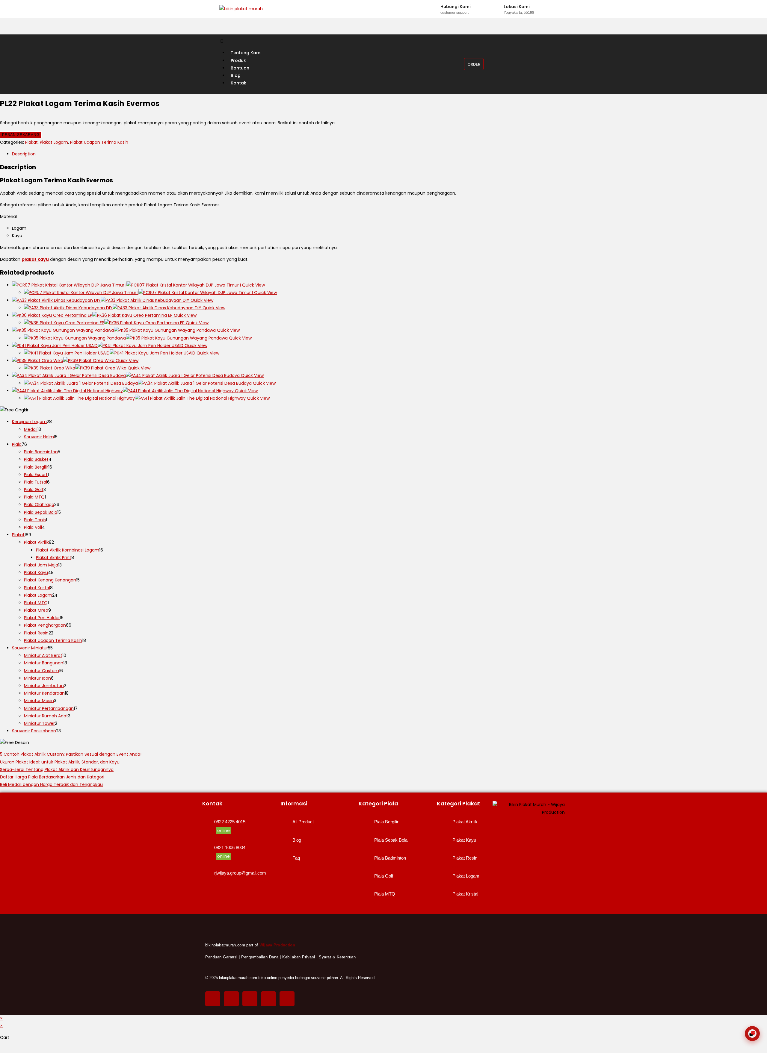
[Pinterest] (268, 998)
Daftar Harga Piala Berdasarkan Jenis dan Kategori (52, 777)
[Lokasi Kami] (498, 9)
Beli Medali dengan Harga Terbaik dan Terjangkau (51, 784)
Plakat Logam (54, 142)
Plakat (31, 142)
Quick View (253, 285)
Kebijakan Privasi (298, 957)
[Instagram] (249, 998)
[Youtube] (287, 998)
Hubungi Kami (455, 7)
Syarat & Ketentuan (337, 957)
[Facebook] (212, 998)
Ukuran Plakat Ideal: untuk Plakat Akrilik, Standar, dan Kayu (60, 762)
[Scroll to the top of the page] (1, 1049)
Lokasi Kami (517, 7)
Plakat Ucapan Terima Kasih (99, 142)
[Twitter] (231, 998)
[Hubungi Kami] (434, 9)
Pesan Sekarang (21, 135)
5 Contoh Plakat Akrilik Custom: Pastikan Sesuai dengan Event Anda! (70, 754)
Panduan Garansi (221, 957)
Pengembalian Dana (260, 957)
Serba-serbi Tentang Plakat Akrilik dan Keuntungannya (57, 769)
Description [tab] (24, 154)
